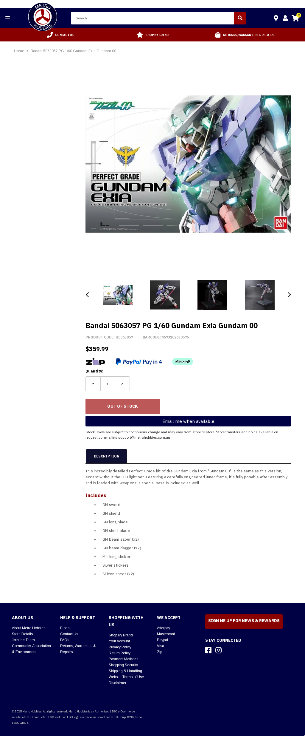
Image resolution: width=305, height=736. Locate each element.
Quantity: (94, 371)
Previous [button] (88, 295)
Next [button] (289, 295)
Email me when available (188, 421)
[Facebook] (208, 650)
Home (19, 51)
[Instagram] (218, 650)
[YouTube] (229, 650)
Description (106, 456)
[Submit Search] (240, 18)
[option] (60, 34)
